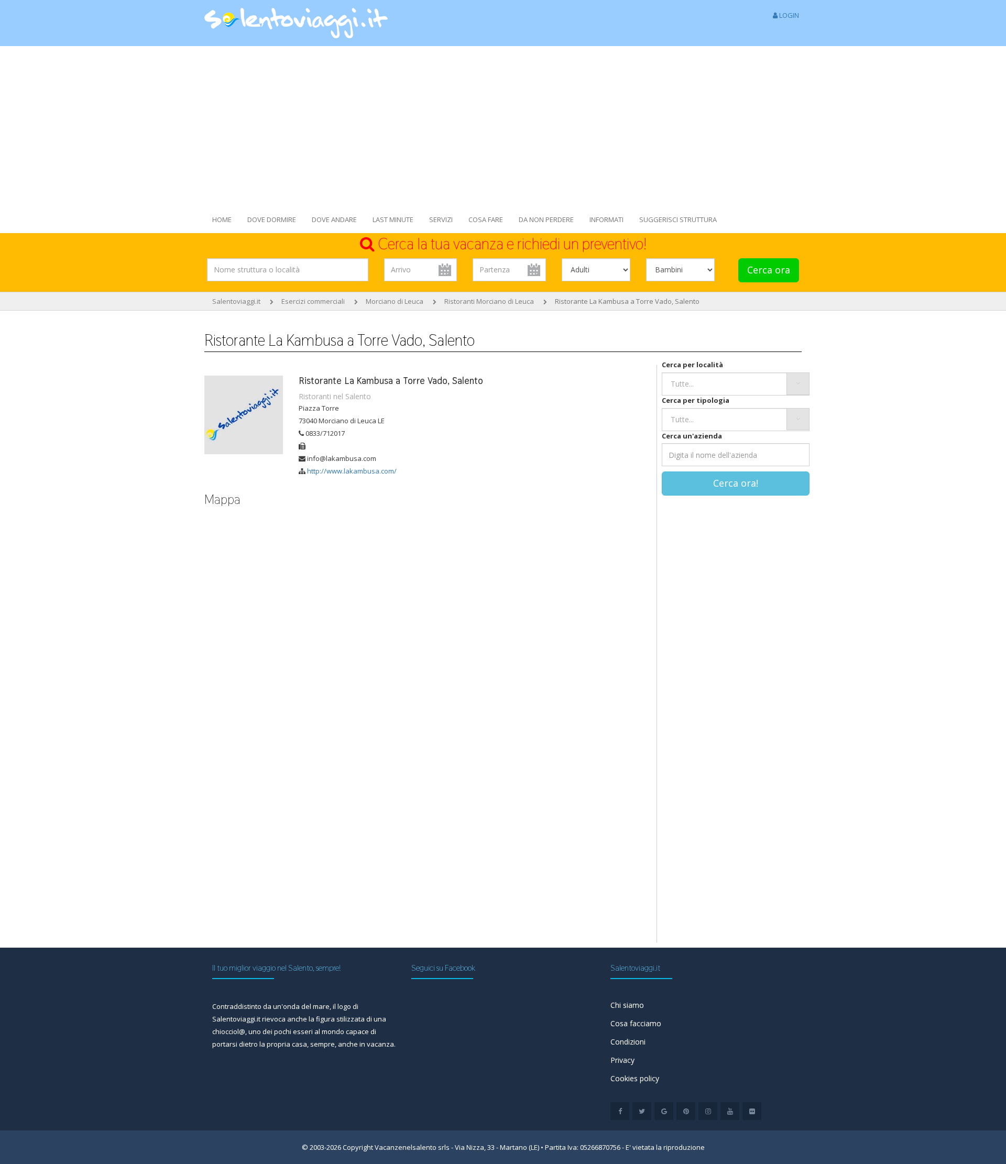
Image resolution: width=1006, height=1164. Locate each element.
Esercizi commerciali (313, 301)
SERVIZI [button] (441, 219)
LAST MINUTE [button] (393, 219)
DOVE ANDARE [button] (334, 219)
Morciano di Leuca (394, 301)
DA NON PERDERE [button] (546, 219)
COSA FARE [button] (485, 219)
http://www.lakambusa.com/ (352, 471)
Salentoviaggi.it (236, 301)
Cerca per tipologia (695, 400)
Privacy (622, 1060)
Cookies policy (634, 1078)
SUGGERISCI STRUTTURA (678, 219)
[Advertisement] (503, 124)
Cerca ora (768, 269)
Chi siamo (627, 1005)
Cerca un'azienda (692, 436)
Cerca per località (692, 364)
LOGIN (788, 15)
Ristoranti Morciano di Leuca (489, 301)
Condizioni (628, 1042)
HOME (222, 219)
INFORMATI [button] (606, 219)
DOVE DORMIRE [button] (271, 219)
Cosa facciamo (635, 1023)
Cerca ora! (735, 483)
